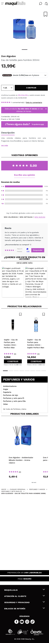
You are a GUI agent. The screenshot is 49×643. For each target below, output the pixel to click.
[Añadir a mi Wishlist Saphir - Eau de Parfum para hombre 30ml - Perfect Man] (13, 314)
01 (19, 95)
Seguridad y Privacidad (16, 602)
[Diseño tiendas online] (37, 632)
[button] (13, 282)
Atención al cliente (15, 596)
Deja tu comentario (34, 102)
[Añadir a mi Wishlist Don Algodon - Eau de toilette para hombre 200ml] (45, 14)
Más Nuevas (39, 217)
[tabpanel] (24, 29)
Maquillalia (11, 590)
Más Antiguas (26, 217)
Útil (28, 251)
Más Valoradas (11, 217)
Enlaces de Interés (14, 608)
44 (22, 95)
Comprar (12, 361)
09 (26, 95)
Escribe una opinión (24, 175)
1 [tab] (24, 49)
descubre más (24, 263)
